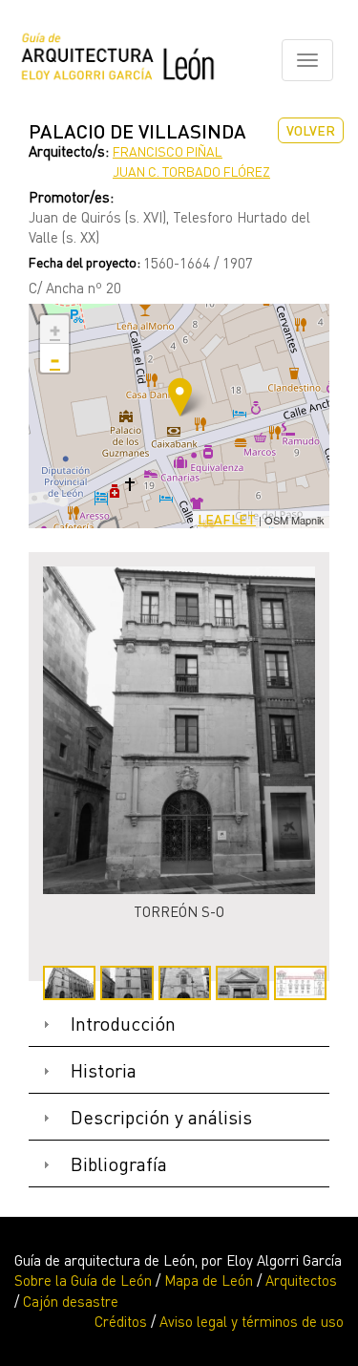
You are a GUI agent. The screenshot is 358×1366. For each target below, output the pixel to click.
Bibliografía (119, 1164)
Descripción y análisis (161, 1117)
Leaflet (227, 519)
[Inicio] (118, 60)
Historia (104, 1070)
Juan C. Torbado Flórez (191, 171)
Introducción (123, 1023)
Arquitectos (301, 1280)
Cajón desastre (70, 1301)
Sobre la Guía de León (83, 1280)
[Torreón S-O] (179, 730)
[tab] (179, 1024)
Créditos (121, 1321)
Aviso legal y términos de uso (251, 1321)
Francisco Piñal (167, 151)
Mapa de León (208, 1280)
